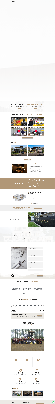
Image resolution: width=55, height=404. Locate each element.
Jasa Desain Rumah (35, 397)
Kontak (42, 1)
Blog (39, 1)
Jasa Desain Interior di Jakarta (31, 238)
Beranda (22, 1)
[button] (53, 402)
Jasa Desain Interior (19, 106)
